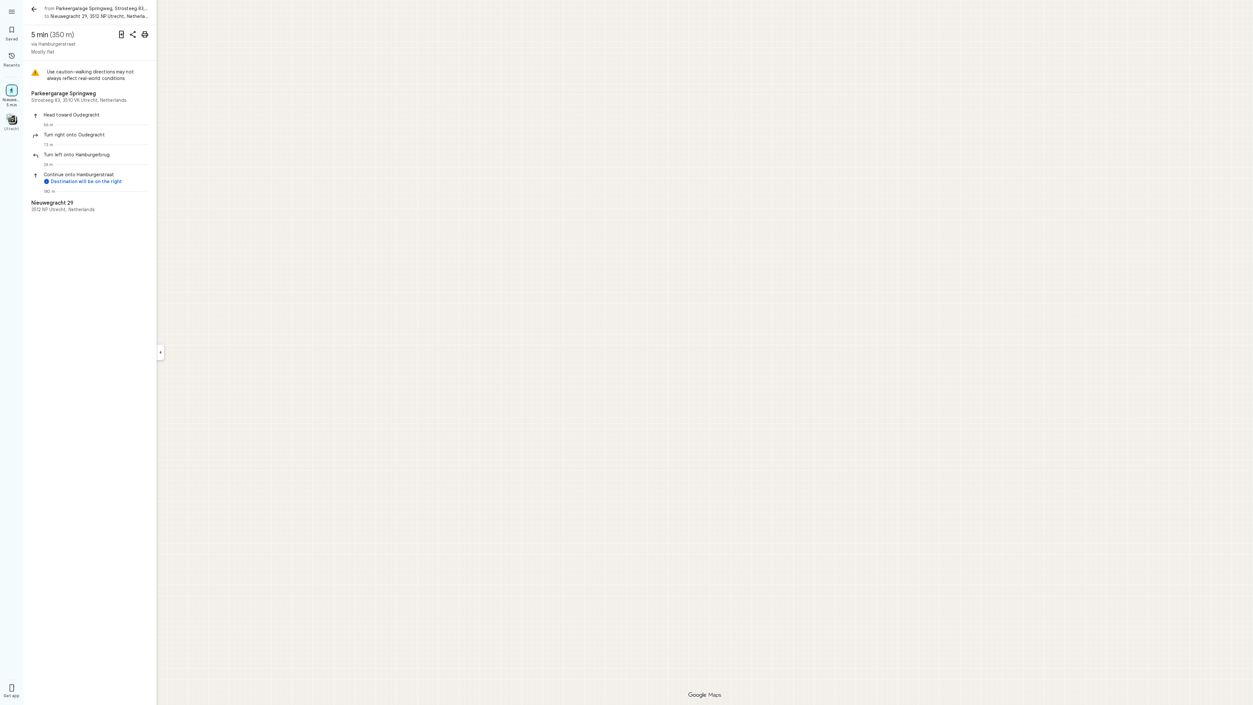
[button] (96, 115)
